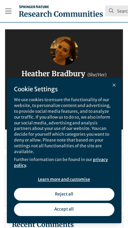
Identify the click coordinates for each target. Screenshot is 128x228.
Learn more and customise (64, 179)
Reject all (64, 194)
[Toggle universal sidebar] (8, 11)
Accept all (64, 209)
